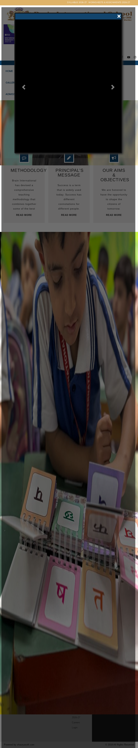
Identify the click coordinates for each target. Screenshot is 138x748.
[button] (23, 94)
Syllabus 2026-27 (77, 2)
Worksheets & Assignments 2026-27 (109, 2)
